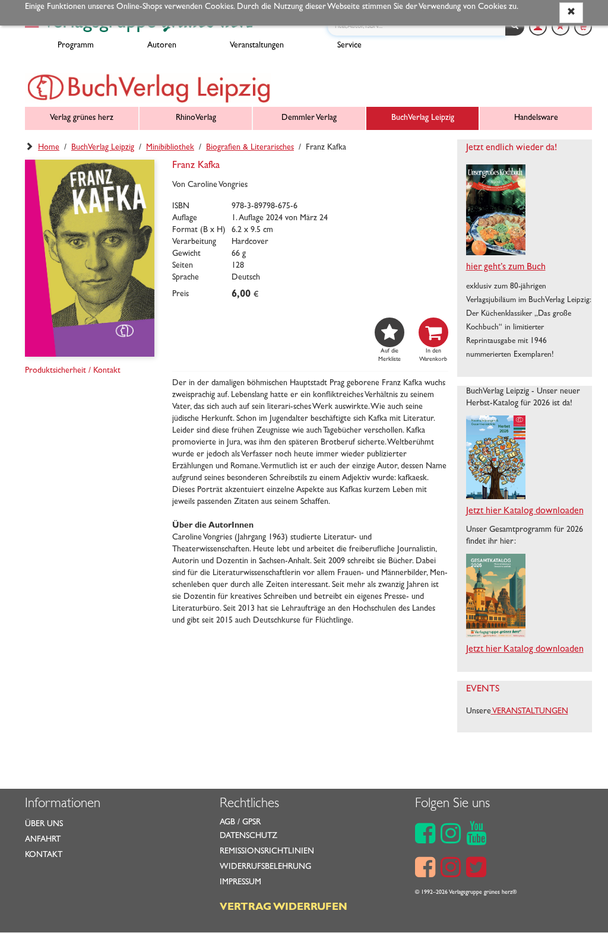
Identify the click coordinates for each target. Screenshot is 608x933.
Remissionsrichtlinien (267, 852)
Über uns (44, 824)
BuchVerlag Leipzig (422, 118)
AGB (227, 822)
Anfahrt (43, 840)
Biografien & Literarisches (250, 148)
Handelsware (536, 118)
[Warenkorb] (583, 27)
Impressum (240, 882)
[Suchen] (514, 27)
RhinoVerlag (196, 118)
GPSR (251, 822)
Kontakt (43, 855)
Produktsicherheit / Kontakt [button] (73, 371)
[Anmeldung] (538, 27)
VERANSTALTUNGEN (529, 711)
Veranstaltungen (257, 46)
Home (48, 148)
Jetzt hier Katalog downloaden (525, 511)
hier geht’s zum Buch (506, 267)
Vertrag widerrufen (283, 908)
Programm (76, 46)
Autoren (161, 46)
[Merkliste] (560, 27)
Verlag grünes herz (81, 118)
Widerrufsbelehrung (265, 867)
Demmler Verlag (309, 118)
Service (349, 46)
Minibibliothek (170, 148)
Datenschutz (248, 836)
